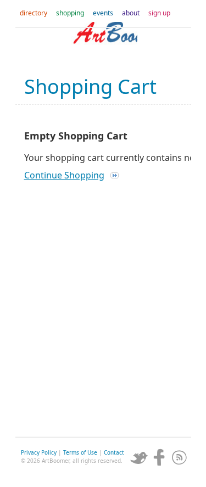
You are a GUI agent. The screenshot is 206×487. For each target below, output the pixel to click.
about (131, 13)
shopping (70, 13)
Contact (114, 452)
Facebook (159, 457)
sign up (159, 13)
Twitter (139, 457)
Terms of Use (80, 452)
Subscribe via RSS (179, 457)
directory (33, 13)
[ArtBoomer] (103, 44)
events (103, 13)
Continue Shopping (64, 175)
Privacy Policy (39, 452)
